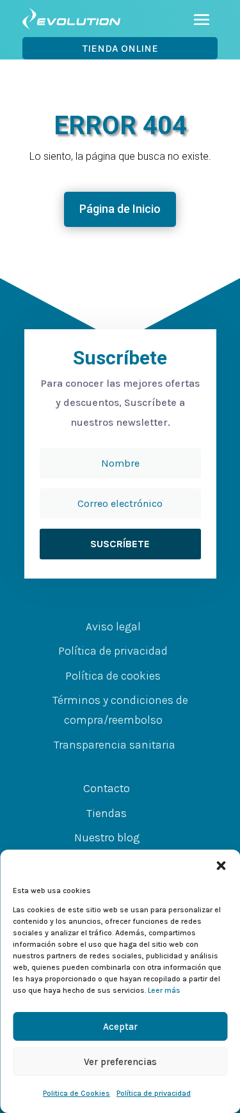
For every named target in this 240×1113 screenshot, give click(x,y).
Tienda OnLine (120, 48)
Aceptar (120, 1026)
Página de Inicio (120, 208)
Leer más (164, 990)
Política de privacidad (153, 1093)
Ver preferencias (120, 1062)
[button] (220, 865)
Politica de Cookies (76, 1093)
